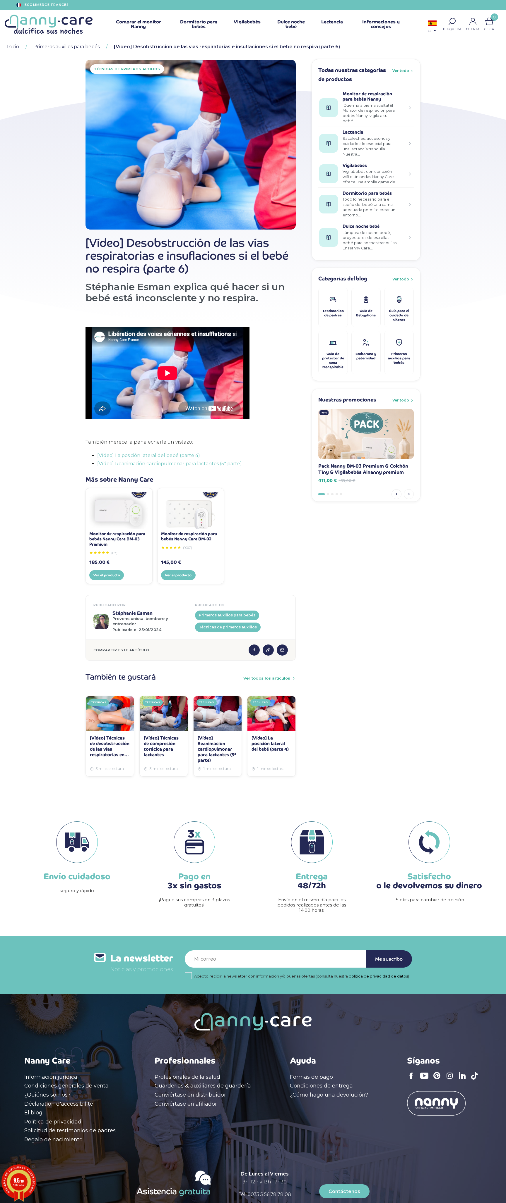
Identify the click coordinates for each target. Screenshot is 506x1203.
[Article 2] (328, 494)
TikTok (476, 1080)
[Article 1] (321, 494)
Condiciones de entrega (321, 1086)
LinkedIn (464, 1079)
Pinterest (439, 1080)
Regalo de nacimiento (53, 1139)
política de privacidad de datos (378, 976)
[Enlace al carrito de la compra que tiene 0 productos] (489, 21)
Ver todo (400, 70)
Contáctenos (344, 1191)
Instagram (451, 1080)
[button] (452, 21)
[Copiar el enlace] (268, 650)
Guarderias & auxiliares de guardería (203, 1086)
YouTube (426, 1080)
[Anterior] (396, 494)
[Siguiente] (409, 494)
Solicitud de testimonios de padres (70, 1130)
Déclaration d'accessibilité (58, 1104)
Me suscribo (389, 959)
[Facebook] (254, 650)
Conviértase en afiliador (186, 1104)
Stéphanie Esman (132, 613)
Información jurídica (50, 1077)
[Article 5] (341, 494)
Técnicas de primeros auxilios (228, 627)
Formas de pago (311, 1077)
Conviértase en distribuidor (190, 1095)
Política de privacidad (52, 1121)
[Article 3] (332, 494)
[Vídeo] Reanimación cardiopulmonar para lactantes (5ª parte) (169, 463)
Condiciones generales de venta (66, 1086)
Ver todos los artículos (266, 678)
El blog (33, 1112)
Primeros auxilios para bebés (227, 615)
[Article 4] (337, 494)
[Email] (282, 650)
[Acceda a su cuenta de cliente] (473, 21)
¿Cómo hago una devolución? (329, 1095)
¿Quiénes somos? (47, 1095)
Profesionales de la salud (187, 1077)
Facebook (413, 1080)
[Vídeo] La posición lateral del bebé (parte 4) (148, 455)
